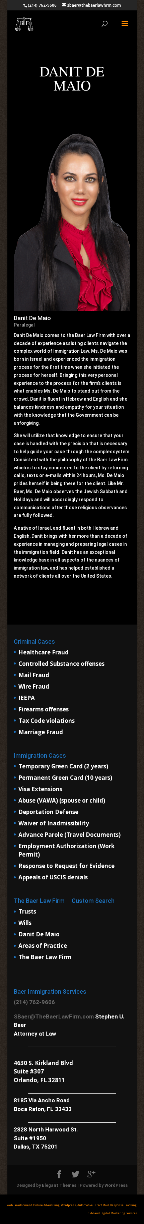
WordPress (116, 1185)
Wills (24, 923)
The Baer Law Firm (45, 957)
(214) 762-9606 (34, 1002)
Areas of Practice (42, 945)
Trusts (27, 911)
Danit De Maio (39, 934)
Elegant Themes (59, 1185)
